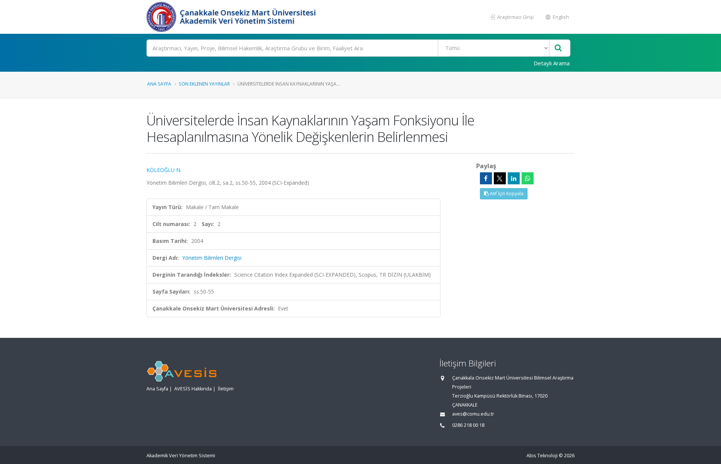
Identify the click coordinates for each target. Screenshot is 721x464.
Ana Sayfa (159, 84)
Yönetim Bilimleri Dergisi (211, 257)
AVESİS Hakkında (193, 389)
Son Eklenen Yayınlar (204, 84)
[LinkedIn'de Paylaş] (514, 178)
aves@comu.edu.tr (473, 414)
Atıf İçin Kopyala (506, 193)
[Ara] (558, 48)
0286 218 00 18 (468, 425)
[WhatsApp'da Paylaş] (528, 178)
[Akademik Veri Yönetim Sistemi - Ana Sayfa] (162, 17)
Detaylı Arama (552, 63)
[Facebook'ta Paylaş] (486, 178)
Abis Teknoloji (542, 455)
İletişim (226, 389)
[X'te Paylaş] (500, 178)
